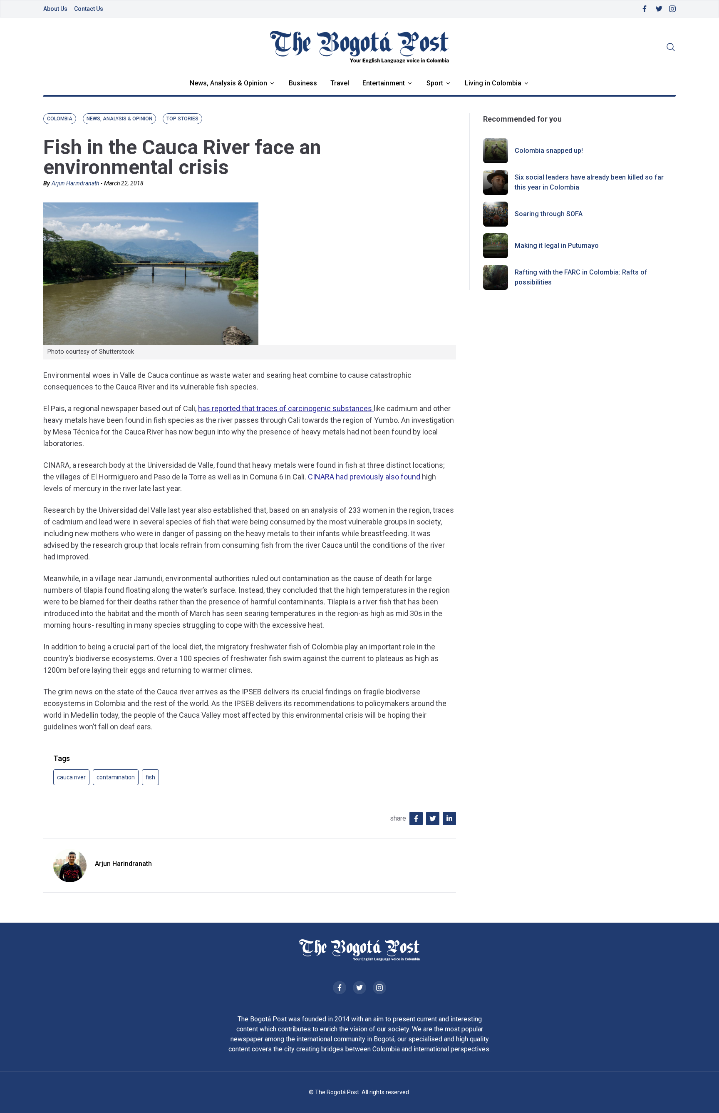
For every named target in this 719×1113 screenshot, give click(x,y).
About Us (55, 8)
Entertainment (383, 83)
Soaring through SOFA (549, 214)
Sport (434, 83)
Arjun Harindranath (75, 183)
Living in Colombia (493, 83)
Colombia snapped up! (549, 151)
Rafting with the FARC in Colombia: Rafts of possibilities (581, 277)
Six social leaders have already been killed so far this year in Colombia (589, 182)
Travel (339, 83)
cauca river (71, 777)
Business (303, 83)
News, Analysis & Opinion (228, 83)
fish (150, 777)
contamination (116, 777)
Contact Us (88, 8)
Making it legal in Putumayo (557, 246)
